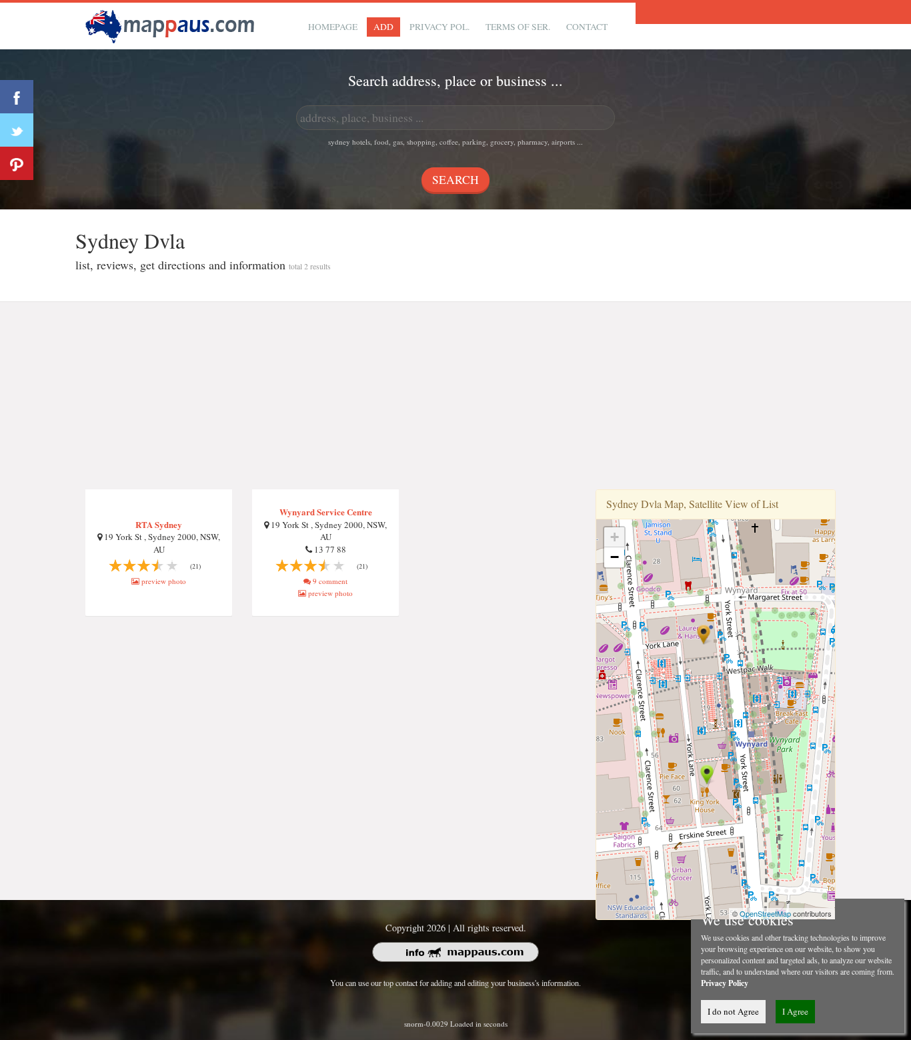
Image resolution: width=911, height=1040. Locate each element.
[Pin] (16, 163)
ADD (383, 27)
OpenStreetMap (765, 913)
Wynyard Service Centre (325, 511)
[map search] (172, 24)
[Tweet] (16, 130)
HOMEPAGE (332, 27)
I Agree (795, 1011)
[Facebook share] (16, 96)
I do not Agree (733, 1011)
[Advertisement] (455, 396)
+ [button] (614, 537)
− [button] (614, 557)
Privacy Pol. (439, 27)
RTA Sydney (158, 524)
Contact (587, 27)
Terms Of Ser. (518, 27)
